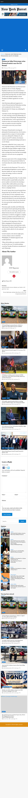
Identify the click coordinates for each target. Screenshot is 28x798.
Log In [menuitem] (2, 1)
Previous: (13, 287)
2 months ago (16, 353)
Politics (3, 59)
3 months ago (16, 429)
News (7, 637)
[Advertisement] (14, 33)
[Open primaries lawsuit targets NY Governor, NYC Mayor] (14, 340)
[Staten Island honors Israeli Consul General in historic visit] (14, 441)
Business (3, 637)
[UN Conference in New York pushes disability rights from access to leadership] (14, 416)
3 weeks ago (12, 328)
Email (16, 494)
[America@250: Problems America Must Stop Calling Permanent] (5, 533)
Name (4, 494)
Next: (14, 292)
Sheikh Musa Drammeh (7, 379)
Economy (4, 686)
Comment (5, 475)
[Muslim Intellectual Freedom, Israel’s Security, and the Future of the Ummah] (5, 586)
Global (3, 371)
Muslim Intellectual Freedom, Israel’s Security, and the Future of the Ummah (18, 587)
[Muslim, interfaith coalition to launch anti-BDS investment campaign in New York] (14, 679)
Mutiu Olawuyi (5, 328)
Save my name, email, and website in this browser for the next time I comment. (12, 509)
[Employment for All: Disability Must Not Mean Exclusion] (5, 550)
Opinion (12, 539)
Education (4, 398)
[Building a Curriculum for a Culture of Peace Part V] (5, 568)
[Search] (26, 50)
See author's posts (14, 272)
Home (2, 54)
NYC (10, 686)
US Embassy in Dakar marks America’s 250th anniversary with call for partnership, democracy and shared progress (13, 376)
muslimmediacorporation (7, 353)
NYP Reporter (14, 268)
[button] (4, 467)
